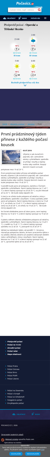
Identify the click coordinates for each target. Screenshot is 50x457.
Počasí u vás (35, 18)
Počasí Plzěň (12, 375)
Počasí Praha (12, 366)
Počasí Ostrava (13, 369)
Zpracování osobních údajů (12, 434)
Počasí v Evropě (13, 393)
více (42, 450)
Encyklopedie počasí (15, 403)
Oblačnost (11, 18)
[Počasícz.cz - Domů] (25, 3)
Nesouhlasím (33, 454)
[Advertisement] (25, 103)
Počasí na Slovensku (15, 390)
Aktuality (31, 124)
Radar (24, 18)
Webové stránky (11, 439)
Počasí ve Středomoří (15, 397)
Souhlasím (16, 454)
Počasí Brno (12, 372)
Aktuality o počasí (17, 124)
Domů (4, 124)
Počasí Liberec (13, 379)
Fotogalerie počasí (14, 400)
